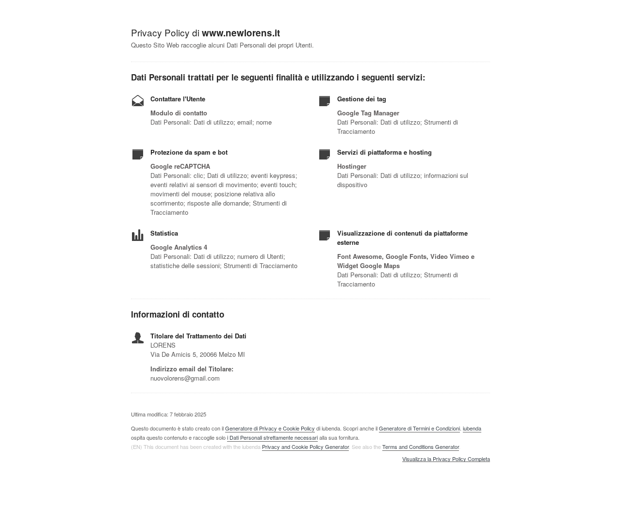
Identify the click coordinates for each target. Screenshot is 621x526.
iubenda (472, 428)
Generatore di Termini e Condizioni (419, 428)
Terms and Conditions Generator (420, 446)
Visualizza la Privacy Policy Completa (446, 459)
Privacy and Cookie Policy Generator (305, 446)
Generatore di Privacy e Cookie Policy (270, 428)
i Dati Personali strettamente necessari (272, 437)
